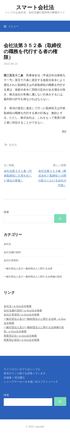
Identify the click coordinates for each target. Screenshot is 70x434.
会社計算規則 (11, 260)
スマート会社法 (35, 7)
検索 (6, 212)
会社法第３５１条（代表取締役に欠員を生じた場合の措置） (18, 175)
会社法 (13, 144)
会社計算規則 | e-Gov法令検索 (21, 314)
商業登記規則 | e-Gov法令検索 (21, 339)
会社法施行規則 (12, 252)
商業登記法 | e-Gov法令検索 (20, 335)
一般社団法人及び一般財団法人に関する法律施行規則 (33, 276)
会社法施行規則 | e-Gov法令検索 (23, 310)
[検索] (60, 218)
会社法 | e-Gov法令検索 (18, 306)
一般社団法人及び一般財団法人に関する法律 (28, 268)
